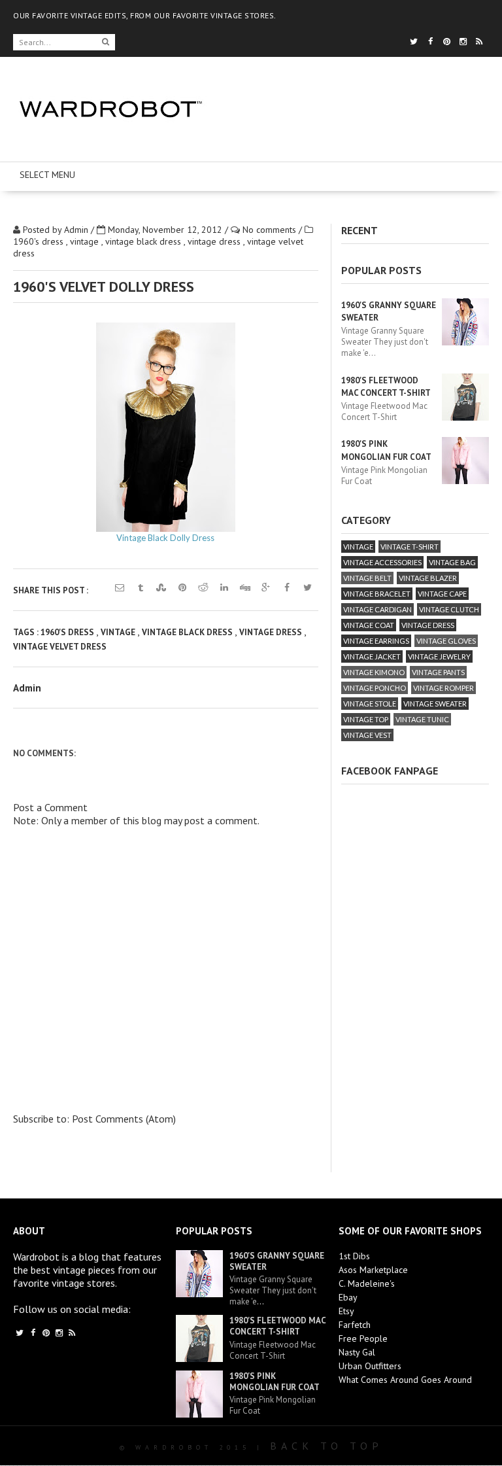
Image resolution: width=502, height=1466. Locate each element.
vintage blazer (428, 578)
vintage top (365, 719)
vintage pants (438, 672)
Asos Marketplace (373, 1270)
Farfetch (355, 1325)
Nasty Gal (357, 1352)
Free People (363, 1338)
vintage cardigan (377, 609)
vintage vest (367, 735)
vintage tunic (422, 719)
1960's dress (39, 241)
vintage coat (368, 625)
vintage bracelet (376, 593)
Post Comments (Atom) (124, 1118)
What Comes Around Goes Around (405, 1380)
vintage (85, 241)
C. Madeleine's (367, 1283)
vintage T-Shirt (409, 546)
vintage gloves (446, 641)
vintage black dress (144, 241)
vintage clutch (449, 609)
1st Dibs (354, 1256)
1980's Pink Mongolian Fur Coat (274, 1381)
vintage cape (442, 593)
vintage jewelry (439, 656)
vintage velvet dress (60, 646)
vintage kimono (374, 672)
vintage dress (215, 241)
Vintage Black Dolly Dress (165, 537)
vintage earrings (376, 641)
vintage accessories (382, 562)
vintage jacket (372, 656)
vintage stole (369, 703)
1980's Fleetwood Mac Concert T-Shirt (277, 1326)
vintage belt (367, 578)
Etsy (346, 1311)
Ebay (348, 1297)
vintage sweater (435, 703)
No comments (271, 230)
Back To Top (326, 1445)
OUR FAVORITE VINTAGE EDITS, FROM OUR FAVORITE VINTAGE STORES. (144, 15)
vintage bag (452, 562)
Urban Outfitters (370, 1366)
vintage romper (443, 688)
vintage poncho (374, 688)
